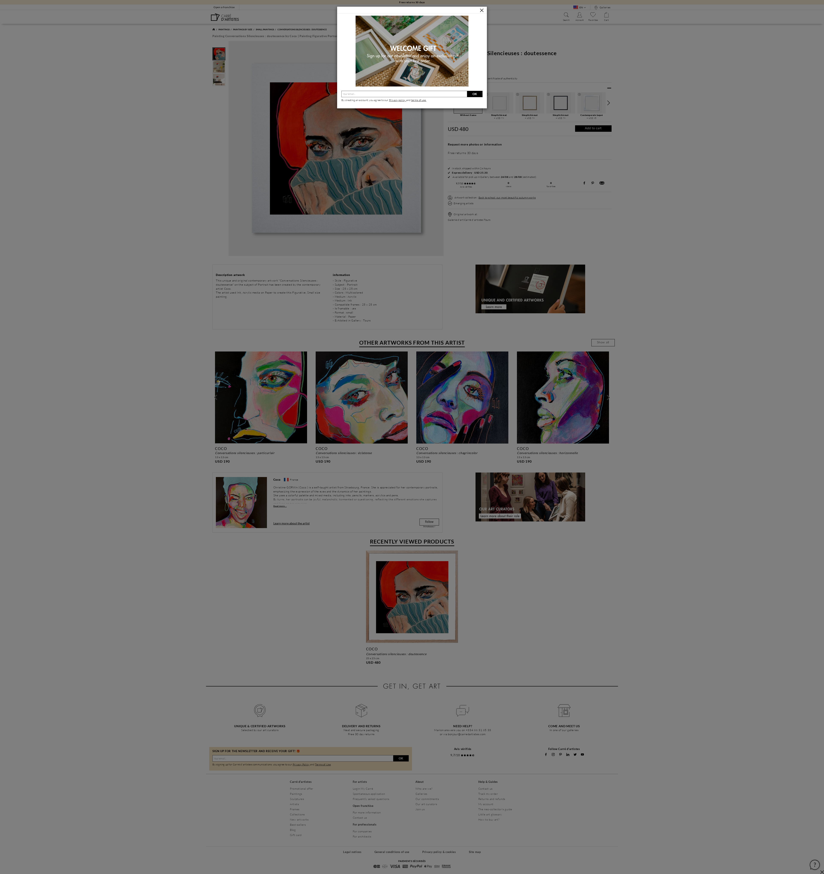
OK (475, 94)
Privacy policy (397, 100)
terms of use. (418, 100)
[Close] (482, 10)
